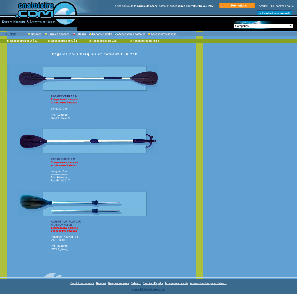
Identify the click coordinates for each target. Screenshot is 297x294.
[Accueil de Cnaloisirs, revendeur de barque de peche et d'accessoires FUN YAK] (38, 16)
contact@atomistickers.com (148, 289)
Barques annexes (118, 283)
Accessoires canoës (176, 283)
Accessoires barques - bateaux (208, 283)
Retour (12, 34)
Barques (101, 283)
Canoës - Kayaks (153, 283)
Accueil (263, 6)
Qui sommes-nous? (282, 6)
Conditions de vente (82, 283)
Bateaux (136, 283)
